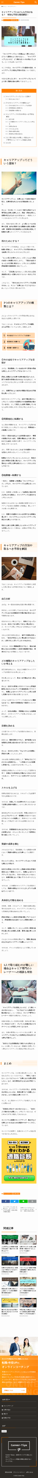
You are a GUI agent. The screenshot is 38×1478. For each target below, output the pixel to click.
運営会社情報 (8, 1472)
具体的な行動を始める (16, 134)
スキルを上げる (13, 129)
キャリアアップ (7, 20)
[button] (35, 2)
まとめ (8, 143)
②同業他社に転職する (16, 108)
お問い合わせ (29, 1472)
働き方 (6, 1414)
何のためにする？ (14, 99)
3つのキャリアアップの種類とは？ (18, 103)
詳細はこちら (8, 1390)
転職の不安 (7, 1418)
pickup (4, 1431)
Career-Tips (19, 2)
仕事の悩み (15, 20)
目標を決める (13, 126)
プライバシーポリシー (19, 1472)
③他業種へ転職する (15, 110)
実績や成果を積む (14, 131)
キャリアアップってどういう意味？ (18, 96)
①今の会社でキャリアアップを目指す (20, 105)
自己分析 (11, 119)
